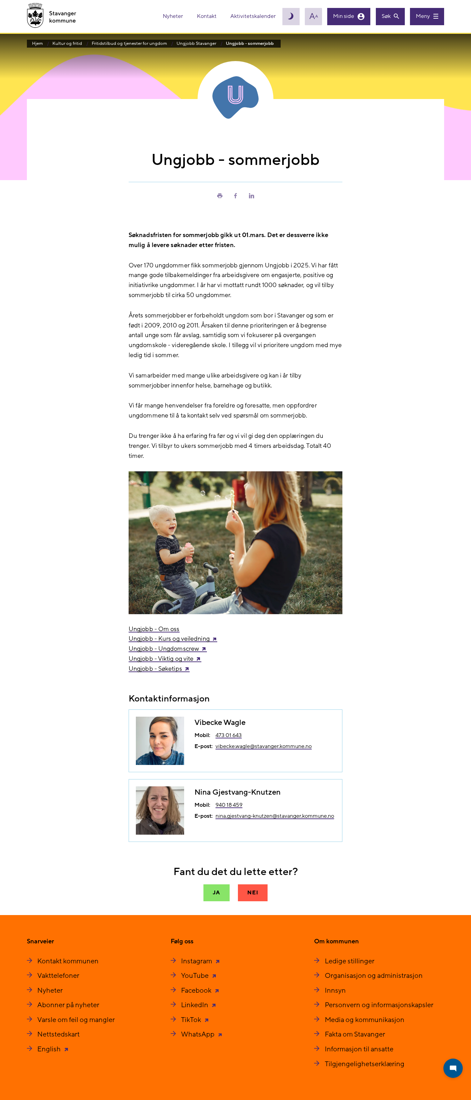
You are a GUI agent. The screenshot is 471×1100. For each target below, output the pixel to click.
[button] (219, 195)
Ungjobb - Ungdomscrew (164, 649)
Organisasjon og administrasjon (374, 976)
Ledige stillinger (349, 961)
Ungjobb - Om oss (154, 629)
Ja (216, 893)
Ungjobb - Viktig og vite (161, 659)
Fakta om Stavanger (355, 1034)
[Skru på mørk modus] (291, 16)
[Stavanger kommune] (52, 16)
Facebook (197, 990)
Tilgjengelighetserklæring (364, 1064)
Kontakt (207, 16)
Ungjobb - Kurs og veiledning (169, 639)
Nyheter (173, 16)
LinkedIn (195, 1005)
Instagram (197, 961)
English (49, 1049)
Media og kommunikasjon (364, 1020)
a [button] (313, 16)
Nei (252, 893)
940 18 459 (229, 805)
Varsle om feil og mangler (76, 1020)
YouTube (195, 976)
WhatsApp (198, 1034)
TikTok (191, 1020)
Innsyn (335, 990)
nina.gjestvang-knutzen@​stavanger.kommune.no (275, 816)
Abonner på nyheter (68, 1005)
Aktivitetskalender (253, 16)
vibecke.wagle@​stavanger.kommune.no (264, 746)
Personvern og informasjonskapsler (379, 1005)
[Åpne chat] (453, 1068)
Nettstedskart (58, 1034)
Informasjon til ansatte (359, 1049)
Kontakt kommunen (68, 961)
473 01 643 (229, 735)
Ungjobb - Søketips (155, 669)
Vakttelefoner (58, 976)
